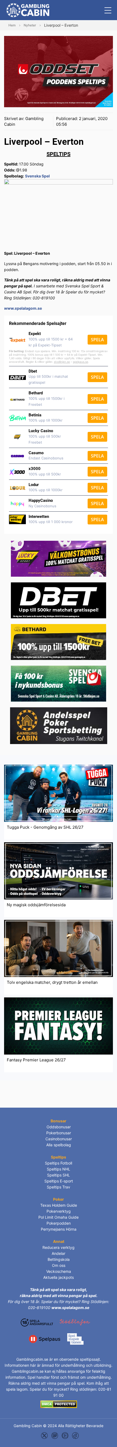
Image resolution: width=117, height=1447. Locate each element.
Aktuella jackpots (58, 1277)
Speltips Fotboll (58, 1163)
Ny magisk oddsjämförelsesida (36, 904)
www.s (10, 308)
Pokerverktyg (59, 1211)
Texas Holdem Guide (58, 1205)
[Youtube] (65, 1435)
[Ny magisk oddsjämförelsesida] (58, 870)
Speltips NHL (58, 1169)
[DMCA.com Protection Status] (58, 1403)
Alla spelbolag (58, 1144)
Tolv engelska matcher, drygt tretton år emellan (52, 982)
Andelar (58, 1253)
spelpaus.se (80, 361)
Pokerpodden (59, 1223)
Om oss (58, 1265)
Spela (97, 340)
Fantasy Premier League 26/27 (36, 1059)
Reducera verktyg (58, 1247)
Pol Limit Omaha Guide (58, 1217)
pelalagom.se (29, 308)
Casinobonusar (58, 1138)
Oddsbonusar (59, 1127)
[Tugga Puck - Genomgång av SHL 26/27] (58, 792)
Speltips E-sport (58, 1181)
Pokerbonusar (58, 1132)
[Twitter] (44, 1435)
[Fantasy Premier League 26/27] (58, 1025)
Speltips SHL (58, 1175)
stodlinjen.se (62, 361)
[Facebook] (75, 1435)
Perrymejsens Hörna (58, 1229)
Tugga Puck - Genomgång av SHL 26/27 (45, 827)
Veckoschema (58, 1271)
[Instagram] (54, 1435)
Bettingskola (59, 1259)
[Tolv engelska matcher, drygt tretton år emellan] (58, 948)
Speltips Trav (58, 1187)
